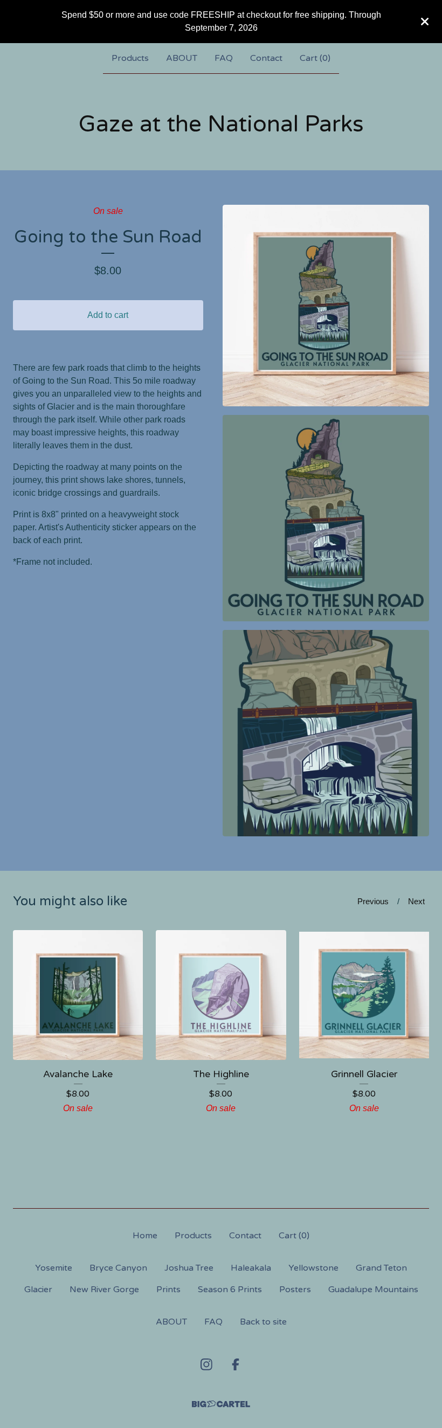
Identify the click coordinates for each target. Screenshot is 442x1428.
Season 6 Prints (230, 1289)
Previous (373, 901)
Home (145, 1235)
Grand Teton (381, 1268)
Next (416, 901)
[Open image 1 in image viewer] (326, 305)
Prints (168, 1289)
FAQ (224, 58)
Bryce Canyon (118, 1268)
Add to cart (107, 315)
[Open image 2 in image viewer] (326, 518)
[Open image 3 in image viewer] (326, 733)
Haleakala (251, 1268)
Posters (295, 1289)
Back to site (263, 1321)
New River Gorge (104, 1289)
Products (130, 58)
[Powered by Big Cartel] (221, 1404)
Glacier (38, 1289)
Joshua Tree (188, 1268)
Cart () (315, 58)
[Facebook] (235, 1364)
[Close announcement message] (424, 21)
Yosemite (53, 1268)
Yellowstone (313, 1268)
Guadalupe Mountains (373, 1289)
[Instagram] (206, 1364)
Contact (266, 58)
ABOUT (181, 58)
